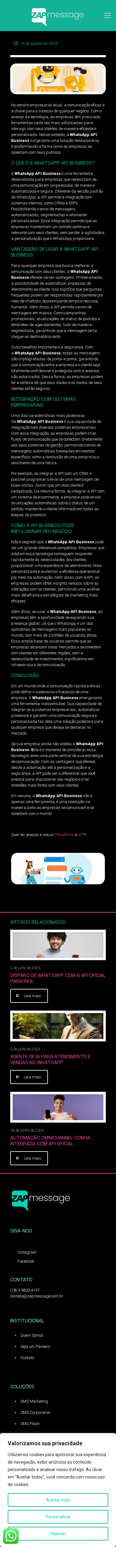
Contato (27, 1357)
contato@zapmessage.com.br (36, 1296)
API (81, 834)
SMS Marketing (34, 1401)
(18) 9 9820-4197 (25, 1290)
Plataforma (64, 834)
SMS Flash (30, 1423)
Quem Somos (31, 1335)
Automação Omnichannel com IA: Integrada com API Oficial (50, 1140)
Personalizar (58, 1516)
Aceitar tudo (58, 1500)
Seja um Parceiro (35, 1346)
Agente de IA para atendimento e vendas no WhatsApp (50, 1059)
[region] (58, 1490)
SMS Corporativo (35, 1412)
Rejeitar (58, 1533)
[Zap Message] (58, 15)
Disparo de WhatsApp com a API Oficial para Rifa (58, 978)
